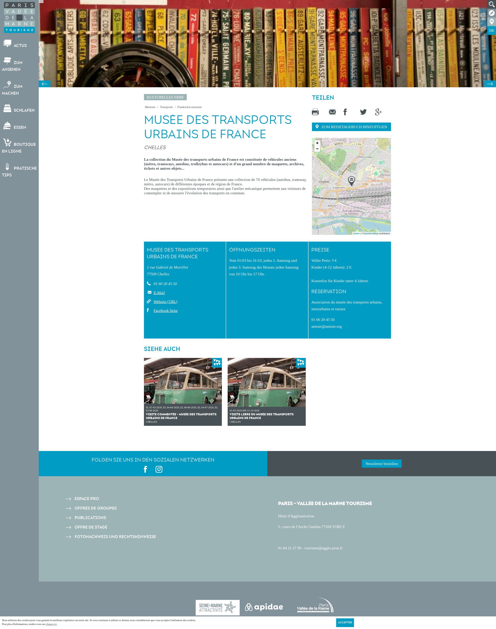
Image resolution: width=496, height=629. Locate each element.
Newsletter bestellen (382, 463)
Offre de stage (91, 527)
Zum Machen (12, 90)
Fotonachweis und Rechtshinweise (115, 536)
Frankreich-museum (189, 107)
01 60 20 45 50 (165, 284)
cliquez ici (51, 624)
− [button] (317, 148)
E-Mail (159, 292)
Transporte (166, 107)
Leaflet (356, 233)
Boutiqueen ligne (19, 148)
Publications (90, 517)
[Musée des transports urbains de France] (351, 181)
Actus (20, 45)
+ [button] (317, 143)
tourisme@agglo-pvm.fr (324, 548)
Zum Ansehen (12, 66)
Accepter (345, 622)
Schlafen (24, 110)
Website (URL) (165, 301)
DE (491, 30)
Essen (19, 127)
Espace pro (87, 498)
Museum (150, 107)
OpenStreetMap (370, 233)
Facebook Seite (166, 310)
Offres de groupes (96, 508)
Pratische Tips (19, 172)
